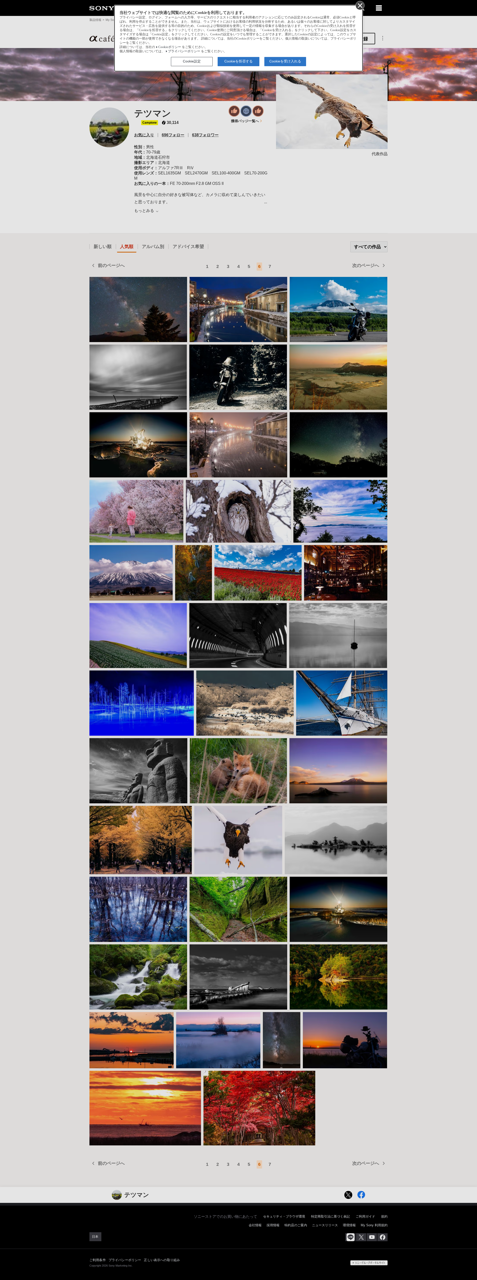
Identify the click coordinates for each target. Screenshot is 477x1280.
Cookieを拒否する (238, 61)
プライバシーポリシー (184, 51)
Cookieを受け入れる (285, 61)
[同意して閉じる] (360, 5)
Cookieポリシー (169, 47)
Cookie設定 (192, 61)
